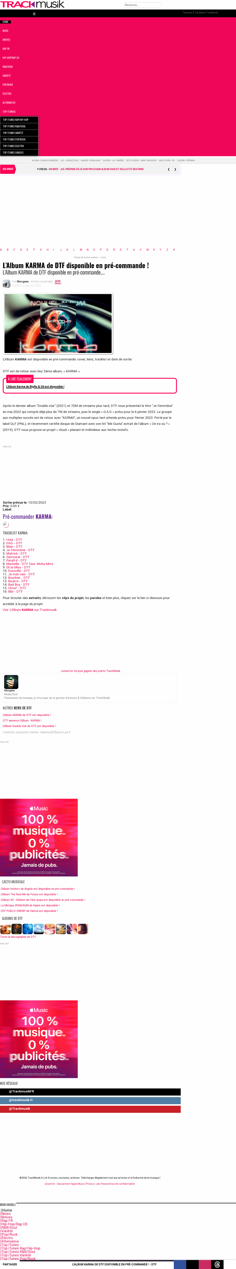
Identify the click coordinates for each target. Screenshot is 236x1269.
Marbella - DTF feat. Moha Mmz (29, 564)
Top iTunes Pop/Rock (19, 1259)
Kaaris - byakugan (90, 160)
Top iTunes (10, 1245)
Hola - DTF (14, 540)
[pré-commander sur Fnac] (6, 524)
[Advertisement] (90, 215)
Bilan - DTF (14, 547)
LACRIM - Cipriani (186, 160)
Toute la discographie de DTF (18, 936)
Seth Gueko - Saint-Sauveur (141, 160)
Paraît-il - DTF (16, 560)
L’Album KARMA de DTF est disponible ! (27, 715)
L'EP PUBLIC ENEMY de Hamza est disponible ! (29, 911)
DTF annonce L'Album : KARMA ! (22, 720)
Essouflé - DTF (19, 571)
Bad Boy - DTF (19, 585)
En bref (8, 169)
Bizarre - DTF (18, 581)
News (6, 1214)
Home (7, 1210)
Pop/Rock (9, 1234)
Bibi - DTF (15, 591)
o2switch (50, 1183)
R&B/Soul (9, 1227)
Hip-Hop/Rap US (14, 1224)
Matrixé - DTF (16, 553)
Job (98, 1183)
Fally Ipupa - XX (167, 160)
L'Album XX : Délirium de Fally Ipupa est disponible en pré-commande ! (43, 900)
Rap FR (7, 1221)
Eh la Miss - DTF (18, 567)
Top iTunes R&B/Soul (18, 1252)
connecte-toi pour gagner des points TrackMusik (90, 671)
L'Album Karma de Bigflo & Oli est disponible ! (35, 386)
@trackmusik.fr (20, 1100)
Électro (7, 1238)
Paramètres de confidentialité (118, 1183)
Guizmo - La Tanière (113, 160)
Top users (187, 12)
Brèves (7, 1217)
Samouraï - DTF (17, 557)
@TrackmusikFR (21, 1091)
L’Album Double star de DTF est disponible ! (29, 726)
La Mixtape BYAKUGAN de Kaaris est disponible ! (30, 905)
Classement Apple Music (70, 1183)
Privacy (90, 1183)
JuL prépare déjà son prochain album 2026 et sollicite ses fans (96, 169)
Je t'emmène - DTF (20, 550)
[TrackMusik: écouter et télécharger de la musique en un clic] (32, 7)
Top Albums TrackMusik (206, 12)
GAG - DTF (14, 543)
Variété (7, 1231)
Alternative (10, 1241)
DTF (57, 281)
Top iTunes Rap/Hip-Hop (21, 1248)
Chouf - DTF (17, 588)
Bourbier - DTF (19, 578)
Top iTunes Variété (16, 1255)
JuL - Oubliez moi (69, 160)
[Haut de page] (230, 1264)
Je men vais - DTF (21, 574)
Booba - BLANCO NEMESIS (45, 160)
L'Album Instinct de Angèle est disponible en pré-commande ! (38, 888)
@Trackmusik (19, 1109)
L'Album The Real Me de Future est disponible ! (29, 894)
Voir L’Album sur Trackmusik (30, 610)
